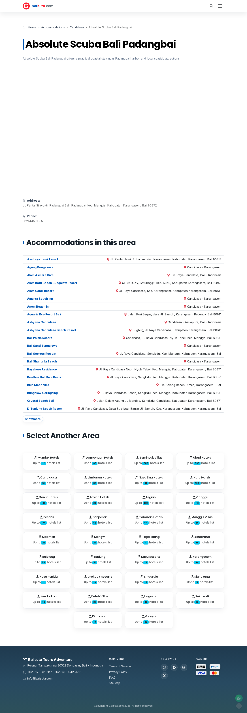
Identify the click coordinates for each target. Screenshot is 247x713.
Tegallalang (150, 537)
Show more (33, 419)
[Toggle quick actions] (239, 706)
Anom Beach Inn (38, 306)
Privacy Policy (118, 672)
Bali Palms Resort (39, 338)
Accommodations (53, 27)
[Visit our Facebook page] (174, 667)
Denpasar (99, 517)
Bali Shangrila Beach (42, 361)
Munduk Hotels (48, 457)
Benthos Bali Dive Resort (45, 377)
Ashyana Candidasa (41, 322)
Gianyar (150, 616)
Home (32, 27)
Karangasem (202, 557)
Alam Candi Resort (40, 291)
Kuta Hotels (202, 477)
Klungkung (202, 577)
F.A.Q (112, 677)
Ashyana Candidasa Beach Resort (51, 330)
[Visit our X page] (164, 675)
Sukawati (202, 596)
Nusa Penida (48, 577)
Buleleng (48, 557)
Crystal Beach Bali (40, 400)
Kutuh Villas (99, 596)
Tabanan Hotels (151, 517)
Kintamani (99, 616)
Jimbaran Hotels (99, 477)
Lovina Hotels (99, 497)
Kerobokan (48, 596)
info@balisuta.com (39, 678)
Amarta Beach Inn (40, 298)
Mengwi (99, 537)
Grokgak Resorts (99, 577)
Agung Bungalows (40, 267)
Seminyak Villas (150, 457)
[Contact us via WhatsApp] (239, 698)
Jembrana (202, 537)
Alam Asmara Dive (40, 275)
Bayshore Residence (42, 369)
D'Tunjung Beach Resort (44, 408)
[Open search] (211, 6)
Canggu (201, 497)
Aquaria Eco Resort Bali (44, 314)
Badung (99, 557)
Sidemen (48, 537)
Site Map (114, 683)
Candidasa (77, 27)
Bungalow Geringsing (42, 393)
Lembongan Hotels (99, 457)
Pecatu (48, 517)
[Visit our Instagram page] (183, 667)
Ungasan (150, 596)
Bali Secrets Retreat (41, 353)
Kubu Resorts (150, 557)
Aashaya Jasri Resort (42, 259)
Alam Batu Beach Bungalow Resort (52, 283)
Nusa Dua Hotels (150, 477)
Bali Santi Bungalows (42, 345)
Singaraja (150, 577)
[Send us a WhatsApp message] (164, 667)
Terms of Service (120, 666)
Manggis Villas (202, 517)
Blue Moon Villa (38, 385)
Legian (150, 497)
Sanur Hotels (48, 497)
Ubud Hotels (201, 457)
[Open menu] (220, 6)
